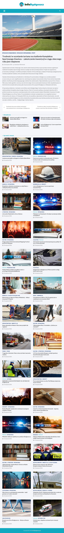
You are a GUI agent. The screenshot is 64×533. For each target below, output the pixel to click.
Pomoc (4, 351)
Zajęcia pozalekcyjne (14, 295)
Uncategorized (6, 518)
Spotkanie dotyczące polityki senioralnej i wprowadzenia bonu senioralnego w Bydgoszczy (18, 107)
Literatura (5, 212)
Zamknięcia (40, 295)
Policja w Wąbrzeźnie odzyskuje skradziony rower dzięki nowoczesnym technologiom (46, 437)
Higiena (50, 490)
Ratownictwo (41, 518)
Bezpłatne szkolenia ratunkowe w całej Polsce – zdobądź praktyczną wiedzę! (19, 126)
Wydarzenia (20, 156)
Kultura (4, 239)
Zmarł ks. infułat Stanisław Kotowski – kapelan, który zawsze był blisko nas (46, 409)
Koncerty (4, 406)
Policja (35, 156)
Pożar (8, 351)
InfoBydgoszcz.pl (36, 530)
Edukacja (4, 184)
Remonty (43, 184)
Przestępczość (42, 156)
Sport (33, 53)
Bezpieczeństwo (37, 462)
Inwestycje (15, 323)
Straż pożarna (53, 462)
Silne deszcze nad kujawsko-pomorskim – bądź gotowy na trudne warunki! (14, 493)
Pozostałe (36, 267)
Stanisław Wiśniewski (19, 64)
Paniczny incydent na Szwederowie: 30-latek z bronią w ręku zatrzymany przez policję (50, 119)
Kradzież (35, 434)
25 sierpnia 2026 (8, 301)
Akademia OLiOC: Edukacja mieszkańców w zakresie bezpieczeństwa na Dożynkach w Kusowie (47, 493)
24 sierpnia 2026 (8, 412)
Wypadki (9, 379)
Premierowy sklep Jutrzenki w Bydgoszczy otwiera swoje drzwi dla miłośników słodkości (47, 107)
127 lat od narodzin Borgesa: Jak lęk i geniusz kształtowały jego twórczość (45, 353)
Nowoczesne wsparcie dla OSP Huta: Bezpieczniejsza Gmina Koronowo (43, 465)
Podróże (14, 156)
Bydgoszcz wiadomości (9, 53)
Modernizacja (37, 184)
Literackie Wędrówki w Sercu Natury (12, 214)
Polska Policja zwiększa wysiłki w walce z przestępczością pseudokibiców (13, 270)
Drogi (34, 295)
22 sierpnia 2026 (8, 438)
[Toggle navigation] (4, 11)
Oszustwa (36, 239)
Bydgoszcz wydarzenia (24, 53)
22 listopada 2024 (8, 64)
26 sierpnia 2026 (8, 160)
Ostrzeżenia (5, 490)
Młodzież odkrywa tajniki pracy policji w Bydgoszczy (16, 436)
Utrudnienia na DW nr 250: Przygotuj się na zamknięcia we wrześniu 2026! (45, 298)
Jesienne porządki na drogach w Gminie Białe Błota (18, 118)
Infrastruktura (6, 156)
